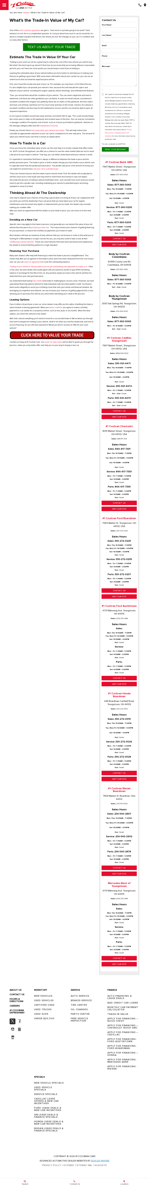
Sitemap (69, 1165)
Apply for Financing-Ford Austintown (122, 1040)
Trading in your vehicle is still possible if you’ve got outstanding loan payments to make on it (48, 267)
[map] (145, 5)
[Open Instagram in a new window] (19, 1029)
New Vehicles (43, 996)
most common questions (29, 30)
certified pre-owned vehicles (22, 242)
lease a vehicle (55, 307)
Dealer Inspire (100, 1161)
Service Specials (45, 1094)
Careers (15, 1006)
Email (104, 45)
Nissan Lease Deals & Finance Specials (49, 1129)
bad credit (36, 281)
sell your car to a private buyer (45, 169)
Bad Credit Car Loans (122, 1003)
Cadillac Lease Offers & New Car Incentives (46, 1101)
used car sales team (53, 342)
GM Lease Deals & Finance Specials (46, 1116)
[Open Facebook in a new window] (19, 1021)
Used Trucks (43, 1009)
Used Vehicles (44, 1000)
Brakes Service (81, 1000)
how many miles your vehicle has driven (47, 130)
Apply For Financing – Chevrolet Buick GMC (122, 1026)
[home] (23, 5)
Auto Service (80, 996)
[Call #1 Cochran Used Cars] (140, 5)
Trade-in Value (117, 1014)
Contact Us (119, 239)
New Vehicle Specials (49, 1083)
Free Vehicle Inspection (79, 1019)
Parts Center (80, 1014)
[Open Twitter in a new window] (12, 1021)
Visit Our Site (119, 245)
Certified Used (44, 1005)
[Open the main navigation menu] (4, 5)
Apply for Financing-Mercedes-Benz (122, 1060)
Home (26, 13)
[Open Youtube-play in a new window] (12, 1029)
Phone (104, 56)
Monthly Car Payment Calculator (122, 1008)
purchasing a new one (39, 228)
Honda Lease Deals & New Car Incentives (48, 1122)
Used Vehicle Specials (43, 1088)
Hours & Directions (16, 1000)
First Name (107, 25)
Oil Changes (79, 1009)
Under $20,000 (44, 1018)
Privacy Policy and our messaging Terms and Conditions (118, 133)
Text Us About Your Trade (51, 47)
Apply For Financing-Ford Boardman (122, 1047)
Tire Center (79, 1005)
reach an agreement (32, 262)
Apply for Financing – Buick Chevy (122, 1019)
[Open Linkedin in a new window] (12, 1037)
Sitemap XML (84, 1165)
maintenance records (49, 126)
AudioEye (101, 1165)
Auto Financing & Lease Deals (119, 997)
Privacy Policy (52, 1165)
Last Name (107, 35)
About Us (16, 990)
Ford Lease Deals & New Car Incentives (47, 1109)
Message (106, 66)
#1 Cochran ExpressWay (17, 1011)
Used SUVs (41, 1014)
